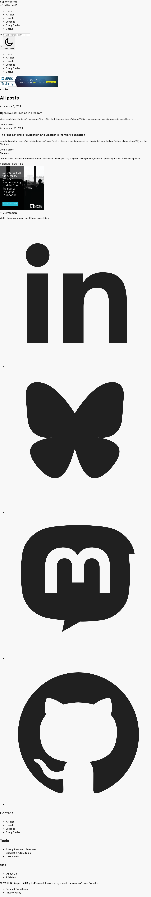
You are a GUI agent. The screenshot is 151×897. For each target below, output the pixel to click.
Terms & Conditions (17, 889)
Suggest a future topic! (18, 853)
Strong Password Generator (21, 849)
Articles (10, 14)
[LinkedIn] (78, 366)
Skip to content (8, 1)
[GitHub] (78, 804)
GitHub (9, 28)
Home (9, 11)
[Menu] (1, 47)
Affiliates (11, 877)
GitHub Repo (12, 856)
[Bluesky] (78, 512)
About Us (11, 873)
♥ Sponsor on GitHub (11, 164)
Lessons (10, 21)
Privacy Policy (13, 892)
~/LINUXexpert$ (8, 5)
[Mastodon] (78, 658)
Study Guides (13, 25)
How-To (10, 18)
